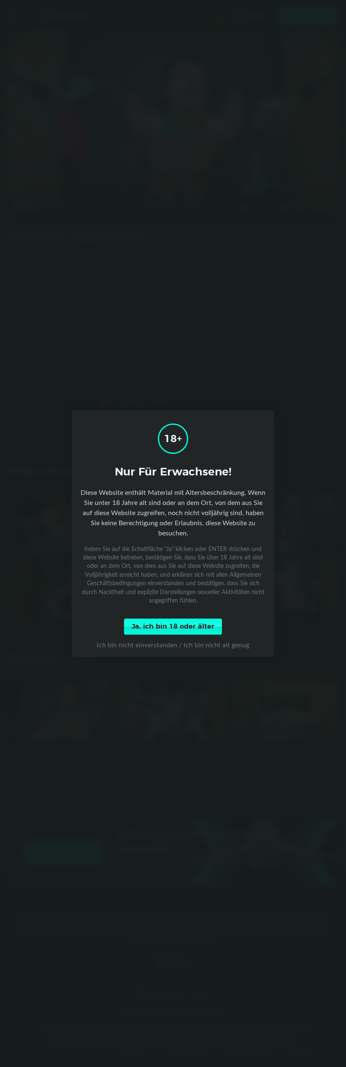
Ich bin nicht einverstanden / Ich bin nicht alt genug (173, 644)
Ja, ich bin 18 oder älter (173, 626)
